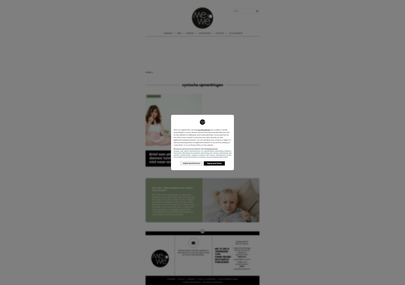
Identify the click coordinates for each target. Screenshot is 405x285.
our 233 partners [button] (203, 130)
